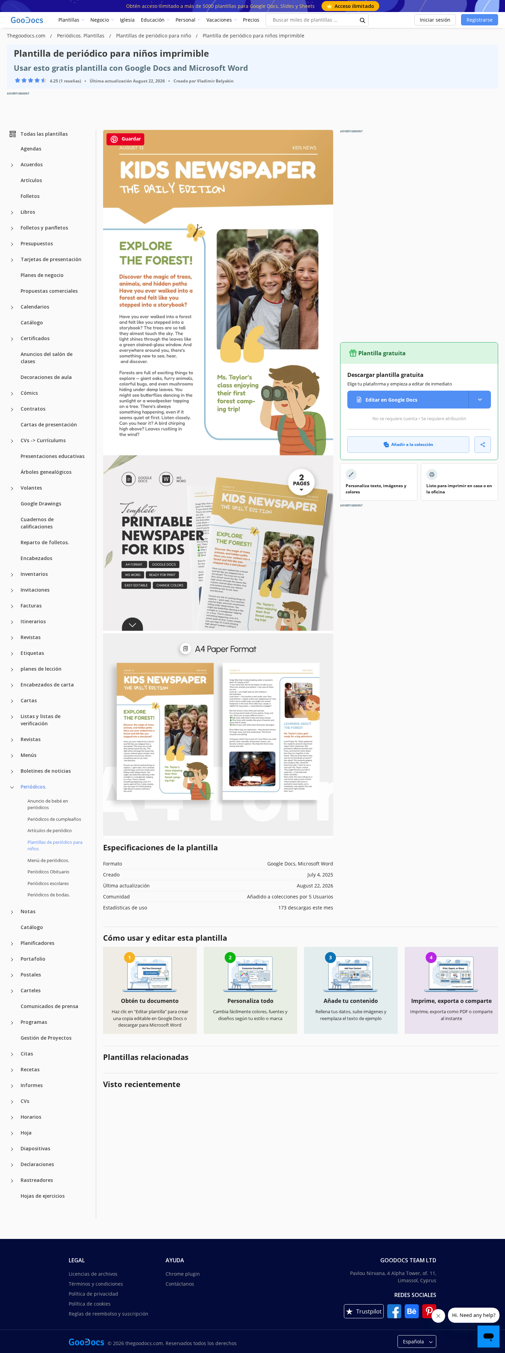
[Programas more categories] (12, 1023)
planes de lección (41, 669)
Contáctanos (180, 1284)
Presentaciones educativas (53, 456)
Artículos (31, 180)
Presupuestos (37, 243)
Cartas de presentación (49, 424)
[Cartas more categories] (12, 701)
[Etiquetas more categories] (12, 654)
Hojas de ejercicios (43, 1196)
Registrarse (480, 19)
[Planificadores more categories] (12, 944)
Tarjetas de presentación (51, 259)
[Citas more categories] (12, 1054)
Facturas (31, 605)
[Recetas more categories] (12, 1070)
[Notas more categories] (12, 912)
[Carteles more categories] (12, 991)
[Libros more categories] (12, 213)
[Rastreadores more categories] (12, 1181)
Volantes (31, 487)
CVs (25, 1101)
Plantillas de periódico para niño (154, 35)
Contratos (33, 408)
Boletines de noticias (46, 771)
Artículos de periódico (49, 830)
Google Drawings (41, 503)
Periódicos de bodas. (48, 895)
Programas (34, 1022)
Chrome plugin (183, 1274)
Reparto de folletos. (45, 542)
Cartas (29, 700)
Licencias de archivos (93, 1274)
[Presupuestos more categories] (12, 244)
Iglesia (127, 19)
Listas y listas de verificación (40, 720)
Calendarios (35, 306)
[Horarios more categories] (12, 1117)
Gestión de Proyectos (46, 1038)
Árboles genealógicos (46, 472)
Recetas (30, 1069)
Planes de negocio (42, 275)
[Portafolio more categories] (12, 959)
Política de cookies (90, 1303)
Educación (153, 19)
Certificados (35, 338)
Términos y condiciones (96, 1284)
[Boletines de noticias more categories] (12, 772)
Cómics (29, 393)
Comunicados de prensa (49, 1006)
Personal (185, 19)
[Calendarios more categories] (12, 307)
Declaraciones (37, 1164)
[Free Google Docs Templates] (27, 20)
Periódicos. (33, 786)
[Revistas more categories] (12, 638)
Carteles (31, 990)
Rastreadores (37, 1180)
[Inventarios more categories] (12, 575)
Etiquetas (32, 653)
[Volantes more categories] (12, 488)
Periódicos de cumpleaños (54, 819)
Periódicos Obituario (48, 872)
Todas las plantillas (44, 134)
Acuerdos (32, 164)
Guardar (130, 138)
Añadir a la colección (412, 444)
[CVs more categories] (12, 1102)
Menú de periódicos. (48, 860)
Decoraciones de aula (46, 377)
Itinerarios (33, 621)
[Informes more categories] (12, 1086)
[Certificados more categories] (12, 339)
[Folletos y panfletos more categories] (12, 228)
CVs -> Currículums (43, 440)
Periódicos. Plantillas (81, 35)
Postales (31, 974)
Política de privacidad (93, 1293)
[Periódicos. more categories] (12, 787)
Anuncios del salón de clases (46, 358)
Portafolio (33, 958)
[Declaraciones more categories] (12, 1165)
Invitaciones (35, 589)
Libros (28, 212)
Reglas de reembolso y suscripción (108, 1313)
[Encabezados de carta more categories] (12, 685)
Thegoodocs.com (27, 35)
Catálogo (32, 322)
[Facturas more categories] (12, 606)
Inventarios (34, 574)
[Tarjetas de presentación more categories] (12, 260)
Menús (28, 755)
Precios (251, 19)
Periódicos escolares (48, 883)
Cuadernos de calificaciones (37, 523)
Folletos (30, 196)
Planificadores (37, 943)
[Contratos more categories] (12, 409)
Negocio (99, 19)
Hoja (26, 1132)
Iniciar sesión (435, 19)
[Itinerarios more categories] (12, 622)
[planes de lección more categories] (12, 669)
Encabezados (36, 558)
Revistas (31, 637)
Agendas (31, 148)
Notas (28, 911)
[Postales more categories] (12, 975)
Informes (32, 1085)
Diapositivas (35, 1148)
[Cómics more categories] (12, 394)
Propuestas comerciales (49, 291)
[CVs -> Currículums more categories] (12, 441)
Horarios (31, 1117)
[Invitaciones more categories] (12, 590)
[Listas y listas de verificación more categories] (12, 717)
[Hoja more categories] (12, 1133)
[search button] (362, 20)
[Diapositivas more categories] (12, 1149)
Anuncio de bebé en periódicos (47, 804)
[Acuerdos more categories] (12, 165)
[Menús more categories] (12, 756)
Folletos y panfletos (44, 227)
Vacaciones (219, 19)
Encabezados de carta (47, 684)
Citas (27, 1053)
